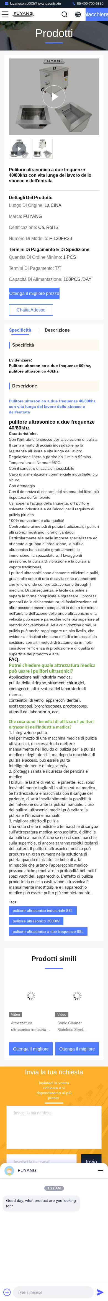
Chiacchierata (97, 14)
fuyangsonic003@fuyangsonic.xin (35, 4)
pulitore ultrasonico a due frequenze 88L (48, 931)
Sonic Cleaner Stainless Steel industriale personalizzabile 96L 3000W (75, 1027)
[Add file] (7, 1292)
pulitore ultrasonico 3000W (36, 921)
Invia (91, 1162)
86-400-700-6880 (90, 4)
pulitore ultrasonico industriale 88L (43, 910)
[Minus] (100, 1170)
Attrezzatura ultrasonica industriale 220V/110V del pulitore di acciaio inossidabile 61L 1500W (31, 1027)
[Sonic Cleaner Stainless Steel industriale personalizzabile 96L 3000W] (77, 995)
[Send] (100, 1292)
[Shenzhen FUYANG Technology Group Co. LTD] (23, 14)
